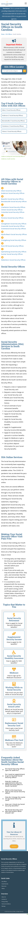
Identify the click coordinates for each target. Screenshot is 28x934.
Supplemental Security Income (14, 638)
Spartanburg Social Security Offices (13, 252)
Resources (4, 886)
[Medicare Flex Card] (14, 737)
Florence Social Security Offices (12, 218)
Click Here (14, 846)
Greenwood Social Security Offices (13, 229)
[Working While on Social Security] (14, 684)
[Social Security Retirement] (14, 615)
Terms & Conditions (6, 904)
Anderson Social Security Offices (12, 193)
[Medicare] (14, 669)
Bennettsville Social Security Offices (14, 201)
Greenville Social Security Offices (13, 226)
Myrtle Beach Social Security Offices (14, 234)
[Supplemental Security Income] (14, 633)
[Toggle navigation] (25, 3)
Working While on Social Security (14, 688)
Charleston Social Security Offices (13, 207)
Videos (3, 888)
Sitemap (3, 906)
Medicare (14, 672)
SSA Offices (9, 34)
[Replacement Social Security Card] (14, 720)
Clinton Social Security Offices (12, 210)
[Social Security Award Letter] (14, 701)
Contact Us (4, 899)
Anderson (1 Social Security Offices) (12, 115)
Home (2, 34)
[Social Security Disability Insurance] (14, 652)
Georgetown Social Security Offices (13, 224)
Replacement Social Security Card (14, 724)
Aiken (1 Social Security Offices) (11, 110)
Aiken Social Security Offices (11, 191)
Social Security (5, 884)
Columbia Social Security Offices (12, 212)
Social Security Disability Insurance (14, 657)
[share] (24, 143)
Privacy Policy (5, 901)
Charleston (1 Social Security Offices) (13, 126)
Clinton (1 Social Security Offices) (11, 131)
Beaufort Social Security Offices (12, 199)
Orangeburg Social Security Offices (13, 240)
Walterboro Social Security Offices (13, 260)
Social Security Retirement (14, 619)
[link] (3, 143)
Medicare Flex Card (14, 740)
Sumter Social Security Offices (12, 254)
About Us (4, 897)
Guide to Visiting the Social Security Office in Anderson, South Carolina (14, 143)
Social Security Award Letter (14, 705)
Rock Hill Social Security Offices (12, 246)
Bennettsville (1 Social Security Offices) (13, 121)
